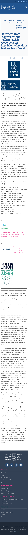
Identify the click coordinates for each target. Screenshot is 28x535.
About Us (3, 473)
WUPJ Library (4, 510)
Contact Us (4, 514)
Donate (3, 517)
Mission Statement (6, 477)
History (3, 475)
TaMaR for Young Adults (7, 493)
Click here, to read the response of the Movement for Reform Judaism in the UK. (19, 250)
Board (2, 482)
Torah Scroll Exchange (7, 512)
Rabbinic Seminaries (6, 503)
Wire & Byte (16, 531)
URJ (13, 20)
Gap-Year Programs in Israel (8, 491)
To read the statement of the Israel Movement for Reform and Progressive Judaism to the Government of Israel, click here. (13, 234)
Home (4, 20)
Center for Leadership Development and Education (12, 500)
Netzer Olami (4, 488)
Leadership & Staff (6, 480)
